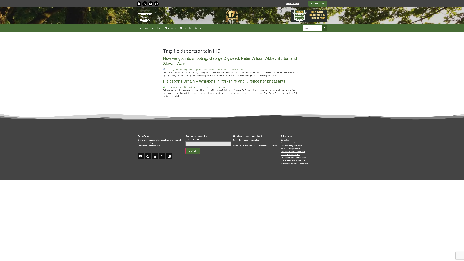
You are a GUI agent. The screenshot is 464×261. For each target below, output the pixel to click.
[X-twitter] (144, 3)
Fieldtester (169, 28)
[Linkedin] (169, 156)
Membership (185, 28)
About (147, 28)
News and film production (290, 149)
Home (139, 28)
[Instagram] (156, 3)
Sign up (193, 151)
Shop (196, 28)
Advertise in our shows (289, 143)
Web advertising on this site (291, 146)
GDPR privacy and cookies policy (293, 157)
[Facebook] (139, 3)
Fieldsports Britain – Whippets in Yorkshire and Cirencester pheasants (224, 81)
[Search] (324, 28)
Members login (292, 4)
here (158, 146)
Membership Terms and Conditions (294, 163)
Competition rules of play (290, 154)
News (158, 28)
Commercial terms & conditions (293, 151)
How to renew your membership (293, 160)
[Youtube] (150, 3)
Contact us (285, 140)
